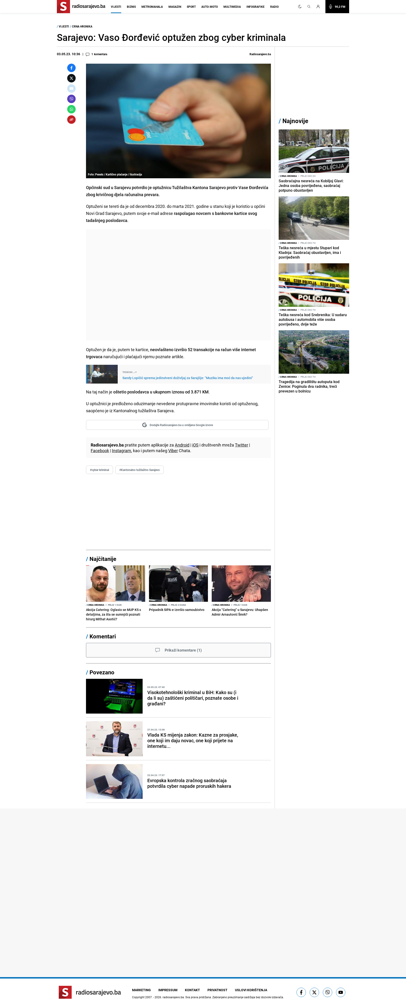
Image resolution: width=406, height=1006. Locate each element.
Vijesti (116, 6)
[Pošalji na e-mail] (71, 88)
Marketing (141, 990)
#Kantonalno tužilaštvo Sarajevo (139, 470)
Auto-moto (209, 6)
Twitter (241, 445)
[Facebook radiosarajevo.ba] (301, 992)
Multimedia (232, 6)
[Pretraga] (309, 6)
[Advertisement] (178, 284)
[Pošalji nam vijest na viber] (327, 992)
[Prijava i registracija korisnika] (319, 6)
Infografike (255, 6)
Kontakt (192, 990)
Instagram (121, 450)
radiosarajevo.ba (173, 997)
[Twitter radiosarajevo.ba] (314, 992)
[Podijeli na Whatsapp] (71, 109)
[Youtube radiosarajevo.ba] (340, 992)
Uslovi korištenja (251, 990)
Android (182, 445)
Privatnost (217, 990)
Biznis (131, 6)
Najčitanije (103, 559)
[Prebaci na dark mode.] (299, 6)
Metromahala (152, 6)
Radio (274, 6)
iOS (195, 445)
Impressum (167, 990)
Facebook (100, 450)
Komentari (103, 636)
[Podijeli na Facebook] (71, 68)
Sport (191, 6)
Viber (173, 450)
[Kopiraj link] (71, 119)
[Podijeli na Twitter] (71, 78)
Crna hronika (82, 26)
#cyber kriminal (99, 470)
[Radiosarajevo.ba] (90, 992)
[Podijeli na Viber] (71, 99)
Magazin (174, 6)
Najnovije (295, 121)
